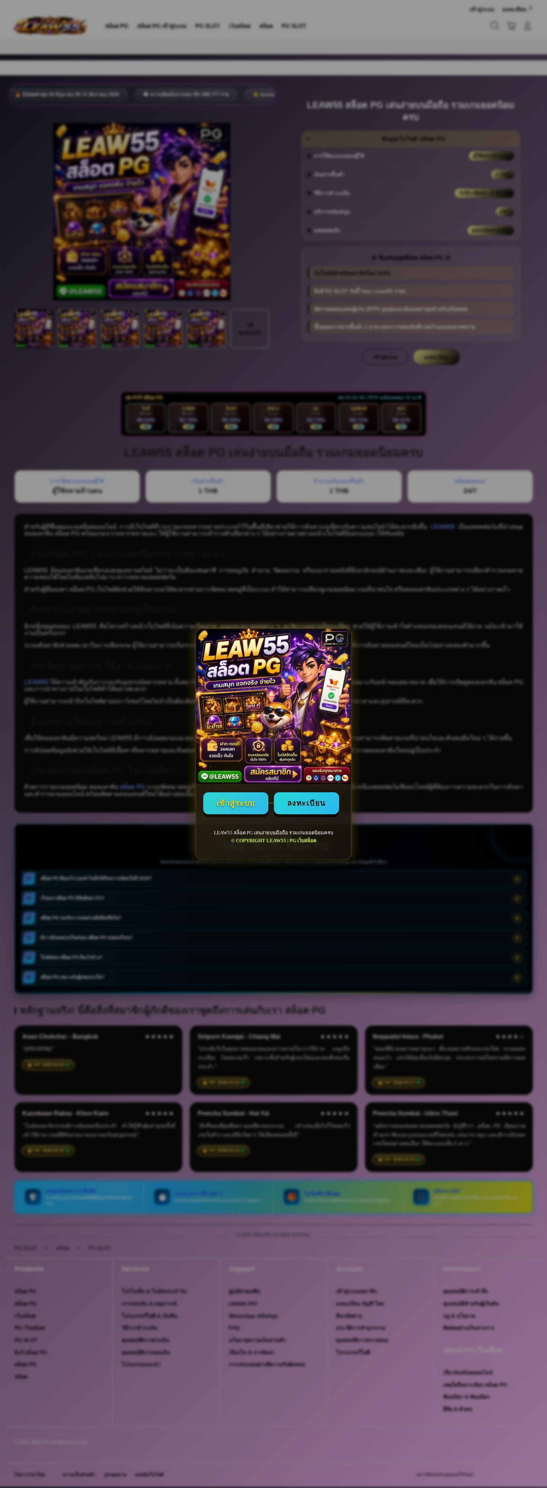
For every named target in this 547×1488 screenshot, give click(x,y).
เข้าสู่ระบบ (236, 803)
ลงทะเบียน (306, 803)
